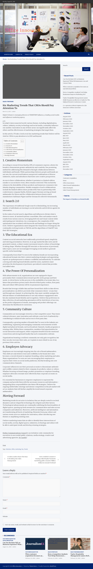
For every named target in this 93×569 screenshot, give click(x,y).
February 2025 (67, 147)
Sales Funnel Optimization (71, 185)
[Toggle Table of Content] (21, 141)
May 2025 (66, 140)
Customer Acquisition (70, 178)
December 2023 (68, 169)
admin (13, 111)
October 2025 (67, 128)
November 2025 (68, 126)
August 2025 (67, 133)
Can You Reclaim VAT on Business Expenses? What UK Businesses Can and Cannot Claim (75, 81)
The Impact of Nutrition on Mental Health (76, 199)
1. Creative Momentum (11, 143)
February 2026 (67, 119)
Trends (26, 449)
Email (5, 508)
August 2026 (67, 116)
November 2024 (68, 155)
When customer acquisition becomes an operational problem (33, 555)
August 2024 (67, 162)
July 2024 (66, 164)
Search (65, 65)
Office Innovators (68, 183)
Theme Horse (33, 566)
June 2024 (66, 167)
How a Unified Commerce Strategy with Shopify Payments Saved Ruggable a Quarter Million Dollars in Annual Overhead (45, 460)
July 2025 (65, 135)
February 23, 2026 (30, 558)
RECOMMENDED (9, 536)
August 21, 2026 (7, 547)
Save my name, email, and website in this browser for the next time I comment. (29, 525)
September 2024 (68, 159)
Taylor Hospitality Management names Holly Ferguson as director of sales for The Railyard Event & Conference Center (76, 100)
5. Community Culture (11, 151)
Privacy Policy (29, 54)
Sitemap (38, 54)
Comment (6, 477)
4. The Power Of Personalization (14, 149)
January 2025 (67, 150)
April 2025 (66, 143)
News (64, 180)
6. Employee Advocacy (11, 153)
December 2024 (68, 152)
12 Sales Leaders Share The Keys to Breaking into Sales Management (17, 459)
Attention (8, 449)
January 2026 (67, 121)
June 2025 (66, 138)
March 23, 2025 (7, 111)
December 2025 (68, 124)
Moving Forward (9, 155)
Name (5, 500)
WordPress (53, 566)
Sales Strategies (8, 101)
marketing (18, 449)
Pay (22, 449)
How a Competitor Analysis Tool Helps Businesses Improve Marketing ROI (58, 555)
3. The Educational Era (11, 147)
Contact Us (19, 54)
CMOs (13, 449)
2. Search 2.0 (8, 145)
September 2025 (68, 131)
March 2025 (66, 145)
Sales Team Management (71, 190)
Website (5, 516)
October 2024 (67, 157)
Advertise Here (8, 54)
